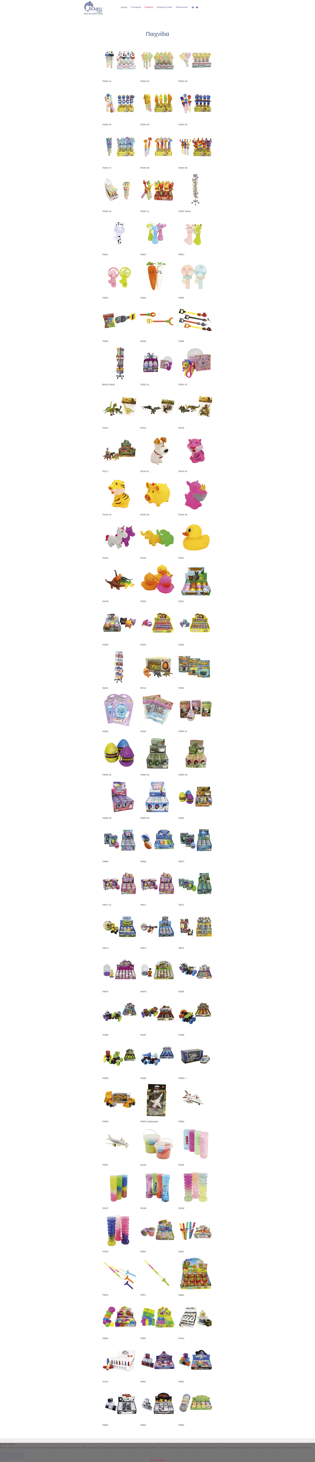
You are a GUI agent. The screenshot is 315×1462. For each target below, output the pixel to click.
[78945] (195, 796)
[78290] (157, 1056)
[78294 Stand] (195, 189)
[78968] (119, 840)
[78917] (157, 1273)
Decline (16, 1456)
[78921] (119, 233)
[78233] (157, 1143)
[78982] (119, 1317)
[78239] (195, 1187)
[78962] (157, 1230)
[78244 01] (157, 449)
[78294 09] (195, 146)
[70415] (119, 1360)
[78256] (157, 710)
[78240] (119, 1230)
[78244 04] (157, 493)
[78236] (195, 1143)
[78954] (157, 1403)
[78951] (157, 1360)
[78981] (195, 1273)
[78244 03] (119, 493)
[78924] (119, 276)
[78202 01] (157, 363)
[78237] (119, 1187)
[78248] (119, 579)
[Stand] (119, 666)
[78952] (195, 1360)
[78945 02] (119, 753)
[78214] (119, 406)
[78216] (195, 406)
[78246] (157, 536)
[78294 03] (195, 59)
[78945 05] (119, 796)
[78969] (157, 840)
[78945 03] (157, 753)
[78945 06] (157, 796)
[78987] (157, 1317)
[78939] (119, 1100)
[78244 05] (195, 493)
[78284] (195, 319)
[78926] (195, 276)
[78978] (157, 970)
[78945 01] (195, 710)
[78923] (195, 233)
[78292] (195, 623)
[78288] (195, 1013)
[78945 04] (195, 753)
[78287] (157, 1013)
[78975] (195, 926)
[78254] (195, 666)
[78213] (157, 666)
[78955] (195, 1403)
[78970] (195, 840)
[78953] (119, 1403)
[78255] (119, 710)
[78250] (157, 579)
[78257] (195, 579)
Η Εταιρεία (136, 7)
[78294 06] (195, 103)
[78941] (119, 1143)
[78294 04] (119, 103)
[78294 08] (157, 146)
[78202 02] (195, 363)
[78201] (195, 1230)
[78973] (119, 926)
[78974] (157, 926)
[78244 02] (195, 449)
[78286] (119, 1013)
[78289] (119, 1056)
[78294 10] (119, 189)
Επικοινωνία (182, 7)
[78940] (195, 1100)
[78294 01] (119, 59)
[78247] (195, 536)
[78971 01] (119, 883)
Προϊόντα (149, 7)
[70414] (195, 1317)
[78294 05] (157, 103)
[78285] (195, 970)
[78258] (119, 623)
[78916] (119, 1273)
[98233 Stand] (119, 363)
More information (157, 1460)
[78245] (119, 536)
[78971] (157, 883)
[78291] (157, 623)
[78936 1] (195, 1056)
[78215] (157, 406)
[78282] (119, 319)
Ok (4, 1456)
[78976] (119, 970)
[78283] (157, 319)
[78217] (119, 449)
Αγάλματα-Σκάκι (164, 7)
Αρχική (124, 7)
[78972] (195, 883)
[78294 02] (157, 59)
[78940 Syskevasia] (157, 1100)
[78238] (157, 1187)
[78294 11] (157, 189)
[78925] (157, 276)
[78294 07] (119, 146)
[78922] (157, 233)
